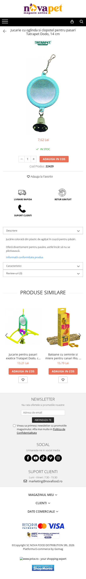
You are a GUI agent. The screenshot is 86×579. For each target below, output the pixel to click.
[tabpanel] (43, 93)
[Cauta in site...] (81, 22)
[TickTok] (43, 458)
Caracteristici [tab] (13, 266)
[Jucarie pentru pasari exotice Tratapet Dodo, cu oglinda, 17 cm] (23, 326)
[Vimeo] (50, 458)
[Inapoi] (3, 31)
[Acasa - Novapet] (43, 9)
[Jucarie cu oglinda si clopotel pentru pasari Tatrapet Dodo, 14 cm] (43, 93)
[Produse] (5, 23)
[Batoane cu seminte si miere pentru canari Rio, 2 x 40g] (63, 326)
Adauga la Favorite (41, 176)
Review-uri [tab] (14, 273)
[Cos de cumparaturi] (72, 22)
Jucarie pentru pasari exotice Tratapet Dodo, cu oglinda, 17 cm (23, 356)
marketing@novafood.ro (45, 481)
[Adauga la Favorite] (23, 380)
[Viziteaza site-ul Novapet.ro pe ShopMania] (43, 568)
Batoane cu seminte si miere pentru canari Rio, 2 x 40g (63, 356)
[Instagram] (58, 458)
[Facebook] (27, 458)
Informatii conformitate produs (24, 257)
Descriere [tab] (11, 230)
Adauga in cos (54, 159)
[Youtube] (35, 458)
